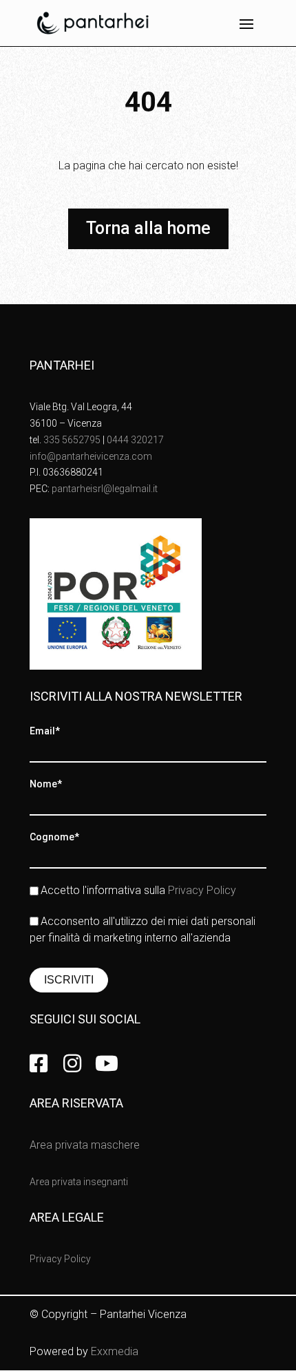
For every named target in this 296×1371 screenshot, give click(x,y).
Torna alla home (148, 228)
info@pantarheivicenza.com (91, 456)
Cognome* (54, 836)
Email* (45, 730)
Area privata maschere (85, 1144)
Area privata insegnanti (79, 1181)
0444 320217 (135, 439)
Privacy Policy (202, 890)
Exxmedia (114, 1351)
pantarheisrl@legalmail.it (105, 488)
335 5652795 (72, 439)
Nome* (46, 783)
